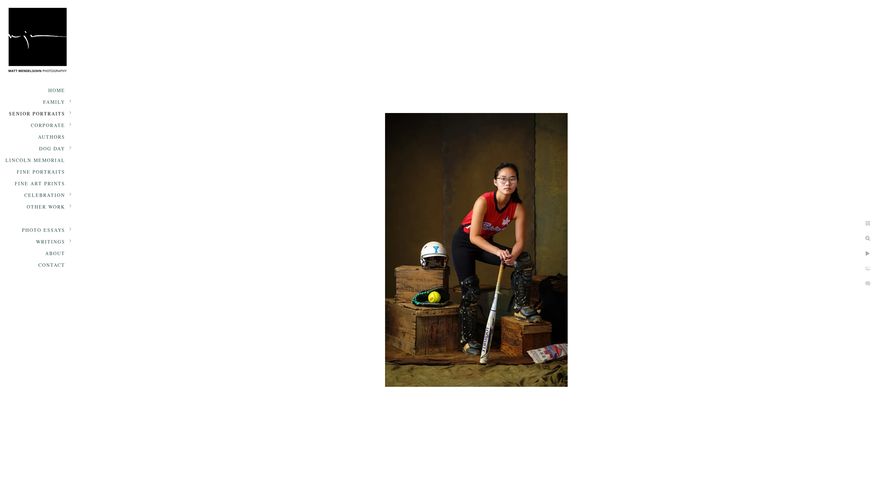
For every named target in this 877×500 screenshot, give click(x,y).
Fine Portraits (41, 171)
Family (54, 102)
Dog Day (52, 148)
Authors (51, 137)
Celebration (44, 195)
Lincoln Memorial (35, 160)
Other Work (46, 206)
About (55, 253)
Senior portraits (37, 113)
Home (56, 90)
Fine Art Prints (40, 183)
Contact (51, 265)
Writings (50, 241)
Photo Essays (43, 230)
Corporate (48, 125)
